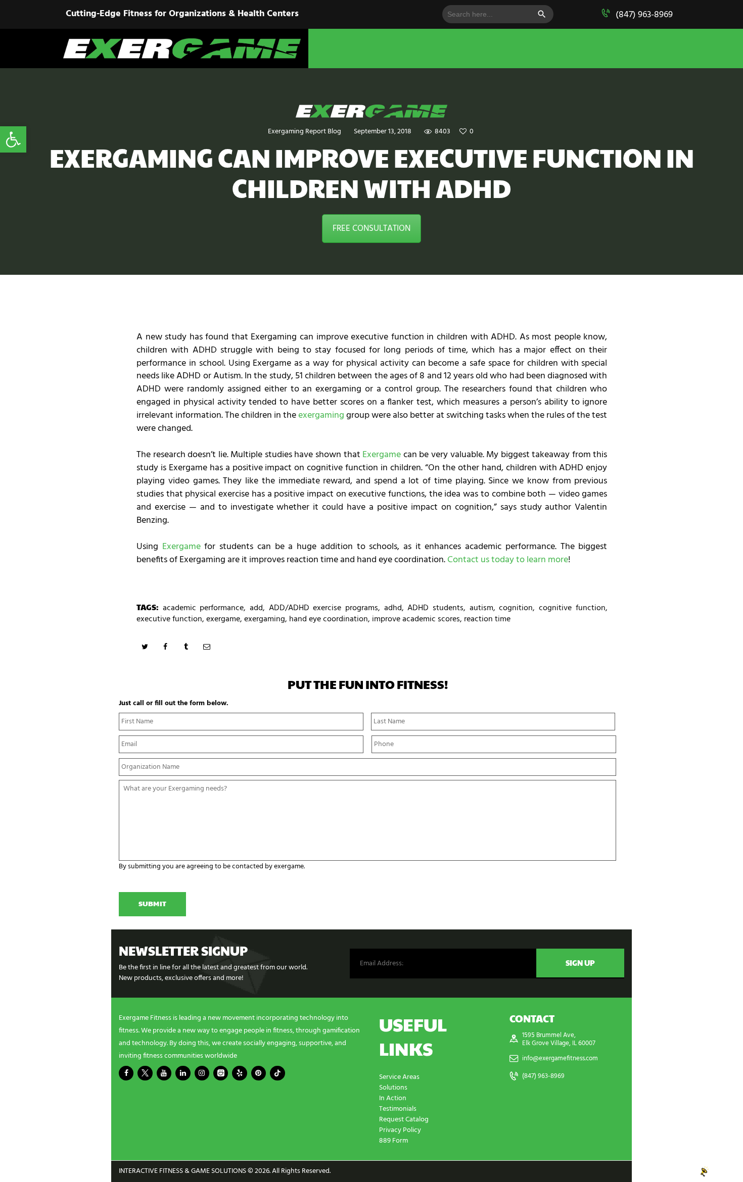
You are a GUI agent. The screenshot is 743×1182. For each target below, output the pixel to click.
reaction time (487, 619)
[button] (13, 139)
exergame (223, 619)
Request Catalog (404, 1119)
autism (481, 608)
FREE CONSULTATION (371, 228)
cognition (516, 608)
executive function (169, 619)
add (256, 608)
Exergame (381, 455)
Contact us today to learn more (507, 560)
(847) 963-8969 (644, 15)
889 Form (393, 1141)
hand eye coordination (328, 619)
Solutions (393, 1088)
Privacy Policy (400, 1130)
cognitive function (572, 608)
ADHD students (435, 608)
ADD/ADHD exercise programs (323, 608)
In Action (392, 1098)
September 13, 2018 (382, 131)
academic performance (203, 608)
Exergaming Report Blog (304, 131)
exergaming (321, 415)
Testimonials (397, 1109)
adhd (393, 608)
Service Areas (399, 1077)
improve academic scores (416, 619)
